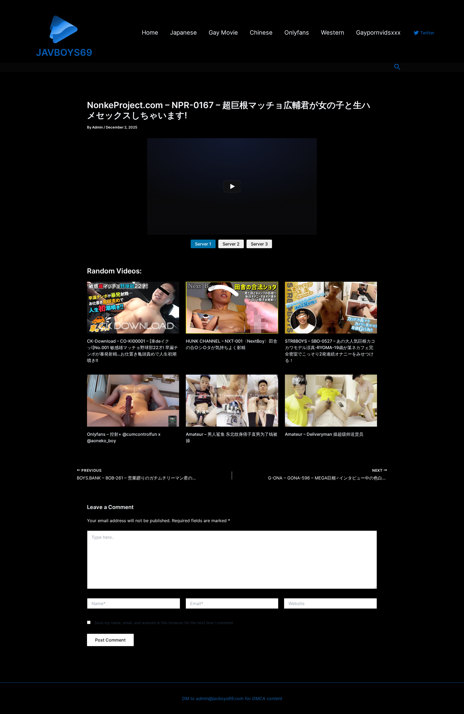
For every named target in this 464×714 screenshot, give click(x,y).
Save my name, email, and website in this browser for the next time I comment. (164, 622)
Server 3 (259, 244)
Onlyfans (296, 32)
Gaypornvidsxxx (378, 32)
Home (150, 32)
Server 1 (203, 244)
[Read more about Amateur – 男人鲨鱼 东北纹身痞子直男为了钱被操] (232, 400)
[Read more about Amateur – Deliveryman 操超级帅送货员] (331, 400)
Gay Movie (223, 32)
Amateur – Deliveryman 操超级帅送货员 (324, 434)
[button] (397, 67)
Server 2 (231, 244)
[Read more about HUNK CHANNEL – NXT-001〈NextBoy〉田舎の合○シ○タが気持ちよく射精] (232, 307)
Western (332, 32)
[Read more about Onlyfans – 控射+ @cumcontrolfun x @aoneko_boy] (133, 400)
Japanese (183, 32)
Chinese (261, 32)
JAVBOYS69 (64, 52)
